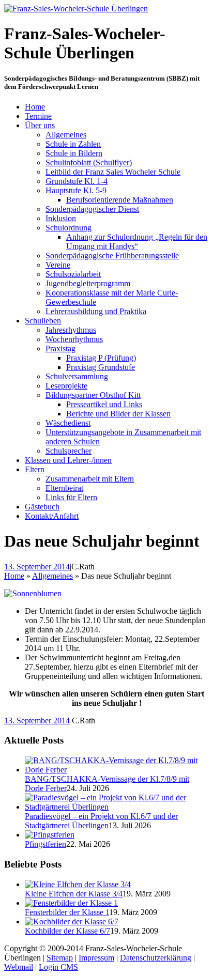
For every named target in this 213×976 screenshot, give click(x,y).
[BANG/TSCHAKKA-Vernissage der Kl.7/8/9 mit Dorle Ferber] (117, 769)
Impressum (96, 957)
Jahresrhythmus (70, 330)
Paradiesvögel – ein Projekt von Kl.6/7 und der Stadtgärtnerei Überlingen (101, 821)
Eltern (34, 469)
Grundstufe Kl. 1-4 (76, 181)
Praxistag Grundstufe (100, 367)
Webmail (18, 967)
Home (35, 106)
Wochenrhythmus (74, 339)
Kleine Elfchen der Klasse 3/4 (74, 893)
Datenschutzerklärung (155, 957)
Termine (38, 116)
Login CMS (58, 967)
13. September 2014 (37, 566)
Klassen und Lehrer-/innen (68, 460)
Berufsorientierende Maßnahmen (119, 199)
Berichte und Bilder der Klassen (118, 413)
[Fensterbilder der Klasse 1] (71, 902)
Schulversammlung (76, 376)
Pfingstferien (45, 844)
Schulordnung (68, 227)
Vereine (57, 264)
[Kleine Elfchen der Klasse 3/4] (78, 884)
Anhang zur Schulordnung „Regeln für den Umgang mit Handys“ (136, 242)
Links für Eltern (71, 497)
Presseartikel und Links (104, 404)
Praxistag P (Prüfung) (101, 357)
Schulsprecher (68, 450)
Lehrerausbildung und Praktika (95, 311)
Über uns (40, 125)
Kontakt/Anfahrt (52, 516)
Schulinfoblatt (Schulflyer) (88, 162)
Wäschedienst (67, 423)
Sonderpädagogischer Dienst (92, 209)
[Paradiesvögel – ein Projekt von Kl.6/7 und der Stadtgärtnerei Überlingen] (117, 806)
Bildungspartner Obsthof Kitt (93, 395)
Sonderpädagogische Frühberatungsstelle (112, 255)
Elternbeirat (64, 488)
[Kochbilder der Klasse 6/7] (71, 921)
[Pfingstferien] (49, 834)
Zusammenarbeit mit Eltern (89, 478)
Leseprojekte (66, 385)
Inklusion (60, 218)
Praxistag (60, 348)
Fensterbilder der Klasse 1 (67, 912)
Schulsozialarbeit (73, 274)
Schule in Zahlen (73, 144)
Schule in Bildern (73, 153)
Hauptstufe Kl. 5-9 (75, 190)
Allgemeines (65, 134)
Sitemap (60, 957)
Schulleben (43, 320)
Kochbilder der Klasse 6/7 (67, 930)
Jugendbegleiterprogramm (87, 283)
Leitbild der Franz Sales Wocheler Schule (112, 171)
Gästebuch (42, 506)
